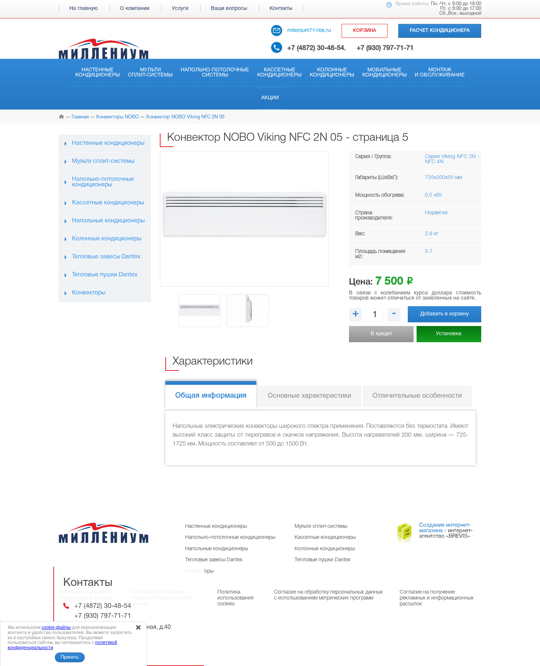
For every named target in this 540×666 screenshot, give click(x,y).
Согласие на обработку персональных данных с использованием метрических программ (328, 595)
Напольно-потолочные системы (215, 73)
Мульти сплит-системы (150, 73)
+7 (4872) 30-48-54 (315, 48)
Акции (270, 98)
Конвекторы (88, 293)
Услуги (180, 8)
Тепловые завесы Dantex (106, 256)
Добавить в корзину (444, 314)
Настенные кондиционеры (97, 73)
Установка (448, 334)
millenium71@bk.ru (309, 30)
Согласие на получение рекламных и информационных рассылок (437, 598)
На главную (83, 8)
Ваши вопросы (229, 8)
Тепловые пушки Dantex (104, 275)
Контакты (281, 8)
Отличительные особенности (417, 396)
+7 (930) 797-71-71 (385, 48)
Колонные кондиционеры (332, 73)
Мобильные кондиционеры (384, 73)
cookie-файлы (56, 627)
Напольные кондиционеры (108, 220)
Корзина (364, 31)
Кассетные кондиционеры (279, 73)
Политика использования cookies (235, 598)
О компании (135, 8)
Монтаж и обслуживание (440, 73)
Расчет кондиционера (440, 31)
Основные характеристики (309, 396)
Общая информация (210, 396)
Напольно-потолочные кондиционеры (103, 182)
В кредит (381, 334)
